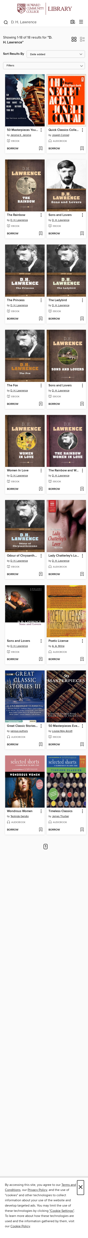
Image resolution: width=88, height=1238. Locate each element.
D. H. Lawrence (19, 220)
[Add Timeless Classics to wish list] (82, 830)
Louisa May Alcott (62, 731)
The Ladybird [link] (58, 300)
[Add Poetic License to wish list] (82, 659)
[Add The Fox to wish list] (40, 404)
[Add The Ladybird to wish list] (82, 319)
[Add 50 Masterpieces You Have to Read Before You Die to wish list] (40, 148)
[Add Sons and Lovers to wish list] (82, 233)
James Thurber (60, 816)
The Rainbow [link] (16, 215)
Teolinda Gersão (19, 816)
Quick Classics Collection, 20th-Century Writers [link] (64, 130)
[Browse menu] (81, 22)
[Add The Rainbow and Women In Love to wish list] (82, 489)
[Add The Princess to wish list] (40, 319)
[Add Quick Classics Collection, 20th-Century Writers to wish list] (82, 148)
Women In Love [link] (17, 470)
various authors (19, 731)
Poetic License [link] (58, 641)
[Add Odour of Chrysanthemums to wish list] (40, 574)
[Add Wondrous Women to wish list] (40, 830)
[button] (74, 41)
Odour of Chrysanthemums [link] (23, 556)
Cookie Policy (20, 1226)
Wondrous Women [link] (20, 811)
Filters (10, 65)
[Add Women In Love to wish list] (40, 489)
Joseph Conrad (60, 135)
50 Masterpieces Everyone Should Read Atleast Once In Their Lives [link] (64, 726)
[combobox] (35, 22)
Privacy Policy (37, 1190)
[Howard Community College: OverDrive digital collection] (44, 8)
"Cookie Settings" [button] (61, 1211)
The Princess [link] (16, 300)
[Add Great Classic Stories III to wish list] (40, 744)
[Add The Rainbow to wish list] (40, 233)
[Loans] (73, 23)
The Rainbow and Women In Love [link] (64, 470)
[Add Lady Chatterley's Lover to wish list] (82, 574)
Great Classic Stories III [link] (23, 726)
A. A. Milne (58, 646)
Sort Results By (13, 54)
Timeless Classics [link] (60, 811)
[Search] (6, 22)
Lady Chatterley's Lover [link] (64, 556)
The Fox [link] (12, 385)
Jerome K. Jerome (20, 135)
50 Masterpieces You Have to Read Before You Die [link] (23, 130)
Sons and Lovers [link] (60, 215)
